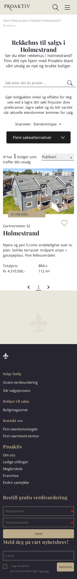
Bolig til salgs (20, 20)
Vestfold (35, 20)
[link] (44, 7)
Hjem (6, 20)
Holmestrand (51, 20)
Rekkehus (9, 25)
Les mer (44, 571)
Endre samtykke (16, 482)
